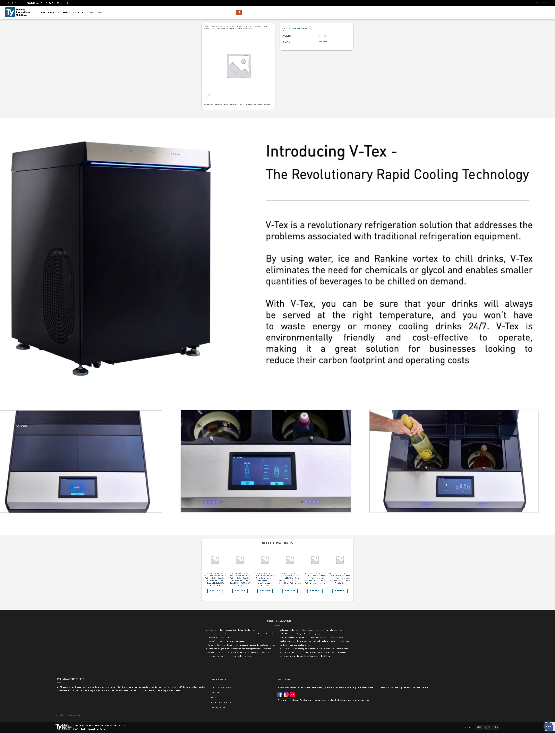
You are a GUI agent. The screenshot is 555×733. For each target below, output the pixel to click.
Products (52, 12)
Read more (215, 591)
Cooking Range (234, 26)
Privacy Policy (218, 707)
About (76, 725)
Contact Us (216, 692)
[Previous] (204, 573)
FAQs (214, 697)
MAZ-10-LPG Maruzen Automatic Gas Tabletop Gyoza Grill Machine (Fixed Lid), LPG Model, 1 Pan (240, 581)
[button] (540, 3)
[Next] (351, 573)
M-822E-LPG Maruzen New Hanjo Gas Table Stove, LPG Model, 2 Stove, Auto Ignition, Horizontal (265, 581)
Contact (77, 12)
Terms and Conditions (222, 702)
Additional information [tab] (297, 28)
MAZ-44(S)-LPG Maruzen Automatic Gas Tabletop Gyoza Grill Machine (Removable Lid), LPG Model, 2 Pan (215, 581)
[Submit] (238, 12)
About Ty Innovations (221, 687)
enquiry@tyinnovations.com (46, 2)
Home (42, 12)
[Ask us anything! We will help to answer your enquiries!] (548, 726)
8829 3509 (367, 687)
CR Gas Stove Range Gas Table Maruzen (232, 28)
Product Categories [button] (68, 715)
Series (65, 12)
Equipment (217, 26)
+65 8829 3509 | (16, 2)
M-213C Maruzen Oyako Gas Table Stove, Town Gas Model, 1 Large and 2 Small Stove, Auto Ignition (290, 579)
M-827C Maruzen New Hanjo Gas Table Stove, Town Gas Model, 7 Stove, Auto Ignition (340, 579)
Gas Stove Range (253, 26)
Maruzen (323, 41)
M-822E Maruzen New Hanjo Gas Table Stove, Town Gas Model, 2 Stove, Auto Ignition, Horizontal (315, 579)
